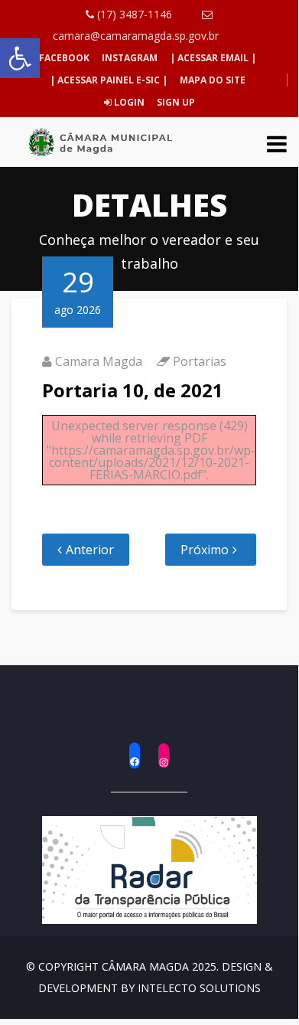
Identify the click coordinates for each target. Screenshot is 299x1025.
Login (128, 102)
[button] (20, 58)
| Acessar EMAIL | (213, 57)
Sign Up (174, 102)
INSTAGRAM (130, 57)
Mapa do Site (212, 80)
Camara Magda (98, 361)
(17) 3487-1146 (133, 14)
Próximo (204, 549)
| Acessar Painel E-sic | (108, 80)
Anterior (90, 549)
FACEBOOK (64, 57)
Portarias (199, 361)
